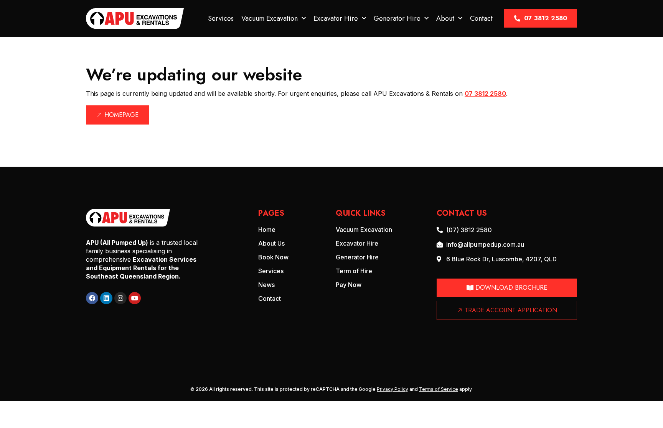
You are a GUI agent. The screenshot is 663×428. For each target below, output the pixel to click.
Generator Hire (397, 18)
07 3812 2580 (485, 93)
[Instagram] (120, 298)
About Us (271, 243)
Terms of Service (438, 389)
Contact (481, 18)
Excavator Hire (335, 18)
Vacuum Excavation (269, 18)
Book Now (273, 257)
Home (266, 229)
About (445, 18)
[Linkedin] (106, 298)
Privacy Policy (392, 389)
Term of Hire (354, 271)
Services (221, 18)
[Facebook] (92, 298)
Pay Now (348, 285)
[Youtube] (135, 298)
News (266, 285)
